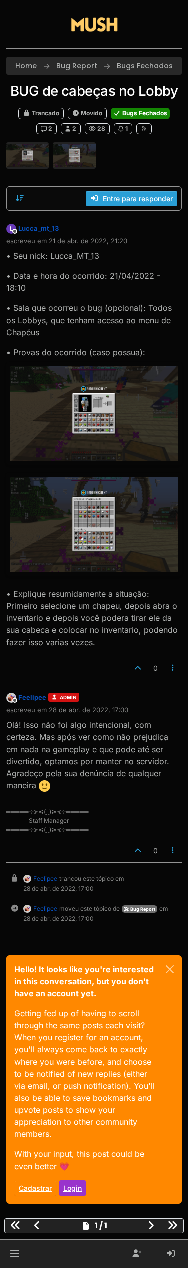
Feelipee (32, 697)
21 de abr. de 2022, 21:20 (88, 241)
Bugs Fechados (144, 113)
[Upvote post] (138, 668)
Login (72, 1188)
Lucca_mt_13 (38, 228)
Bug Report (142, 909)
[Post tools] (173, 668)
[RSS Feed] (144, 128)
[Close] (170, 969)
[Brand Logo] (94, 24)
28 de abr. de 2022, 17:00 (88, 710)
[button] (14, 1254)
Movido (90, 113)
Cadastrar (35, 1188)
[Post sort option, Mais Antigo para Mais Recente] (20, 198)
